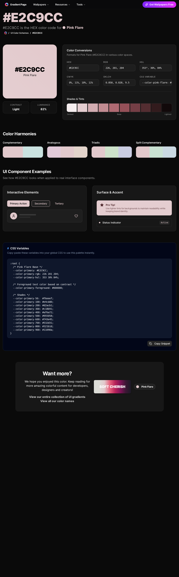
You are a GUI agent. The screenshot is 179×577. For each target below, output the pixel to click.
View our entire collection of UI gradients (57, 397)
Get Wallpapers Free (161, 4)
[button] (72, 108)
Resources (61, 4)
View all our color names (57, 401)
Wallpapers (39, 4)
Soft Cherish (112, 387)
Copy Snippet (162, 343)
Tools (80, 4)
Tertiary (59, 203)
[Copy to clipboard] (96, 68)
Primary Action (18, 203)
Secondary (41, 203)
